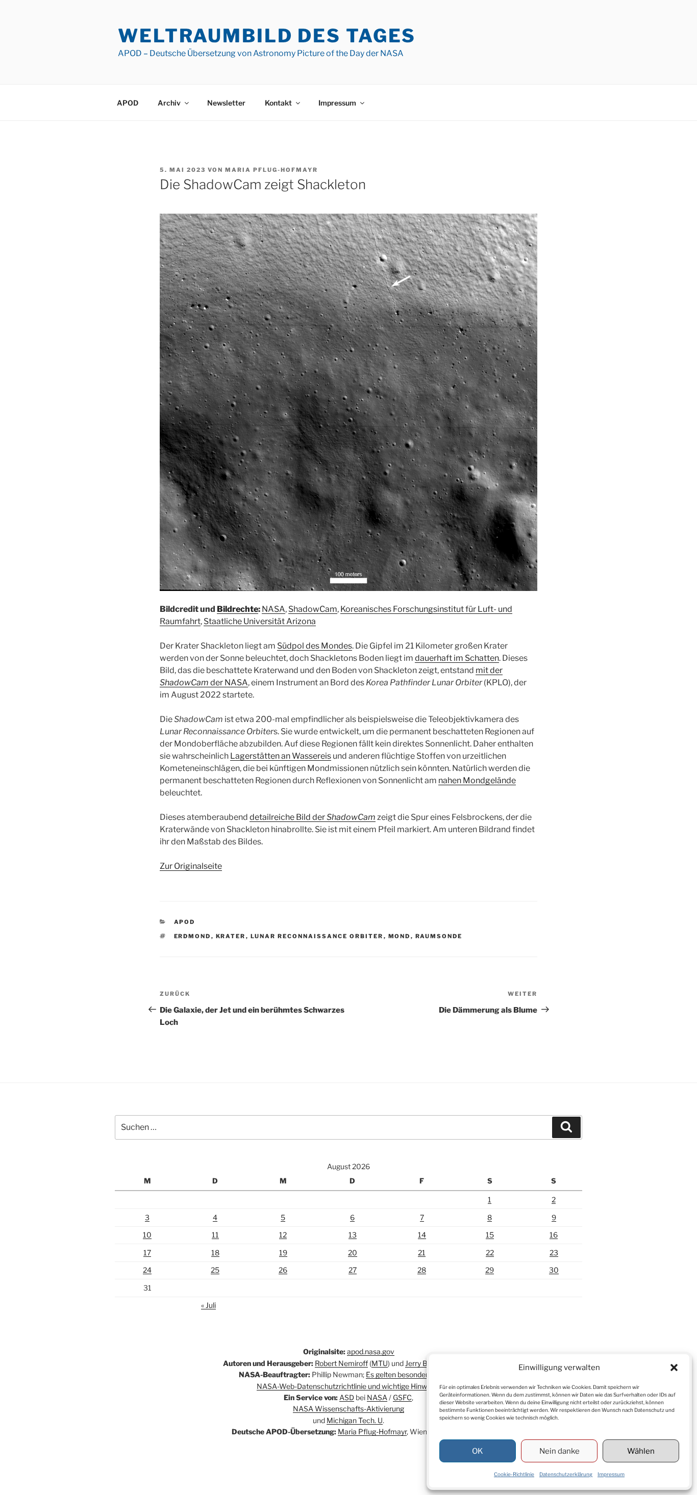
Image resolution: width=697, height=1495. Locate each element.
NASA (273, 609)
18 (215, 1252)
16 (554, 1234)
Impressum (611, 1474)
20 (352, 1252)
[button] (674, 1367)
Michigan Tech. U (355, 1420)
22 (490, 1252)
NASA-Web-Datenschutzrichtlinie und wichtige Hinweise (348, 1386)
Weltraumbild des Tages (267, 35)
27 (352, 1270)
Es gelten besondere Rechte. (412, 1374)
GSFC (402, 1397)
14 (422, 1234)
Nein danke (559, 1451)
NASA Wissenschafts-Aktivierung (348, 1408)
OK (477, 1451)
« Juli (208, 1305)
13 (352, 1234)
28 (421, 1270)
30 (554, 1270)
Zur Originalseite (191, 866)
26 (283, 1270)
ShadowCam (312, 609)
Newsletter (226, 102)
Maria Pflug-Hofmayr (271, 169)
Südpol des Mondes (314, 646)
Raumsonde (439, 936)
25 (215, 1270)
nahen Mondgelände (477, 780)
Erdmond (192, 936)
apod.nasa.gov (370, 1351)
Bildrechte (237, 609)
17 (147, 1252)
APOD (127, 102)
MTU (379, 1363)
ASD (346, 1397)
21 (422, 1252)
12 (283, 1234)
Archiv (169, 102)
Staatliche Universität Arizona (260, 621)
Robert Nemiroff (341, 1363)
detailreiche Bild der (313, 817)
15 (490, 1234)
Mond (399, 936)
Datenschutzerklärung (565, 1474)
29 (489, 1270)
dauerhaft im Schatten (457, 658)
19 (283, 1252)
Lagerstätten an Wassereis (280, 756)
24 (147, 1270)
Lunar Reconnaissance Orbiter (317, 936)
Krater (231, 936)
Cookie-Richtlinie (514, 1474)
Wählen (641, 1451)
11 (215, 1234)
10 (147, 1234)
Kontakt (278, 102)
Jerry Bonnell (426, 1363)
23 (554, 1252)
